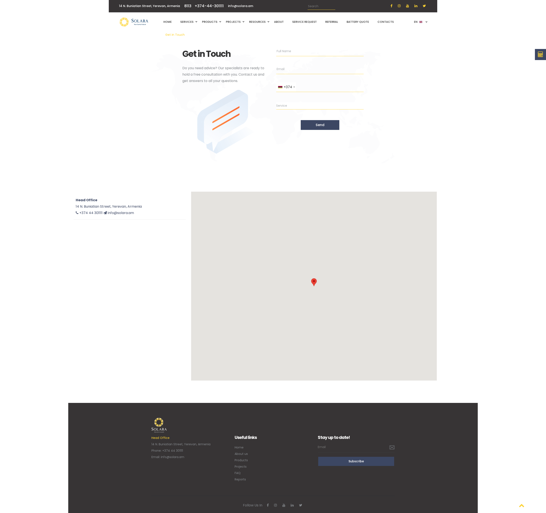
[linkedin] (415, 5)
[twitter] (424, 5)
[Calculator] (540, 54)
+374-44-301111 (209, 6)
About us (241, 454)
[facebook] (391, 5)
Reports (240, 479)
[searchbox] (320, 105)
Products (241, 460)
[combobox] (286, 87)
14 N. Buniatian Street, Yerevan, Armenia (109, 206)
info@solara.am (240, 6)
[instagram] (399, 5)
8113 (187, 6)
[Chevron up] (521, 505)
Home (155, 35)
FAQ (238, 473)
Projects (241, 466)
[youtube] (407, 5)
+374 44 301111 (172, 450)
